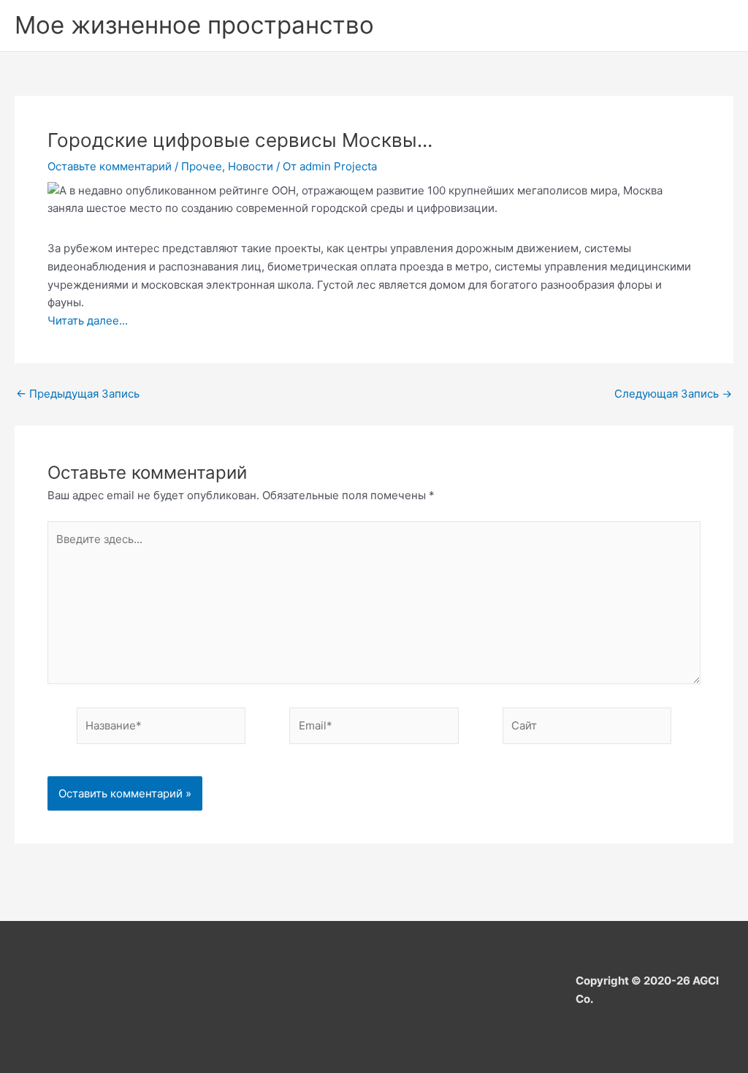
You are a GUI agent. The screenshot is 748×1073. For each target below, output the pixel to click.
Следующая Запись (673, 393)
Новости (250, 166)
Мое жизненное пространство (194, 24)
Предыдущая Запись (78, 393)
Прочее (201, 166)
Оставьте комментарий (109, 166)
